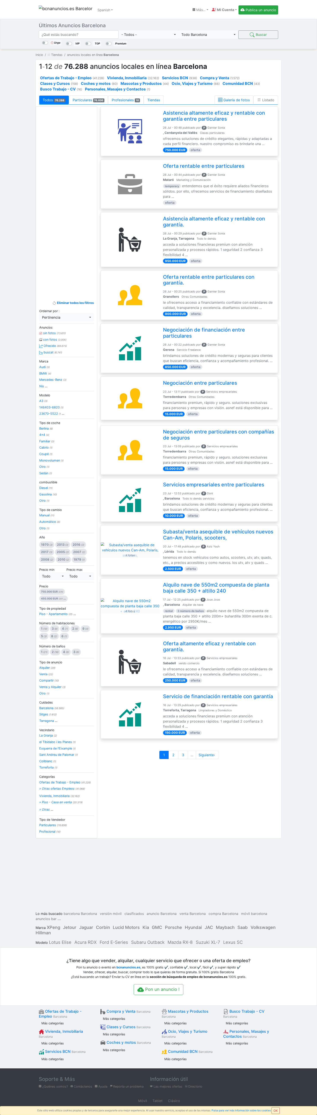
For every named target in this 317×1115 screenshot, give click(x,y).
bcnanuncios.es (128, 967)
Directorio (194, 1086)
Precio (43, 586)
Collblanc (47, 761)
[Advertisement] (66, 178)
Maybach (225, 927)
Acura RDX (85, 942)
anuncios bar (46, 919)
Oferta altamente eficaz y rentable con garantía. (209, 647)
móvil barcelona (254, 913)
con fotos (54, 339)
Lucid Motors (126, 927)
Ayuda (102, 1086)
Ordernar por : (49, 311)
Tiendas (153, 100)
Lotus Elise (60, 942)
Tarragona (48, 721)
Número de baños (52, 646)
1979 (79, 559)
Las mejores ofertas (167, 1086)
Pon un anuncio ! (162, 989)
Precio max (74, 569)
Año (42, 537)
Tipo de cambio (50, 510)
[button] (224, 9)
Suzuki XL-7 (208, 942)
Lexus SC (233, 942)
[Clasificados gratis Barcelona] (65, 10)
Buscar (261, 34)
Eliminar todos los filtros (75, 303)
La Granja (48, 735)
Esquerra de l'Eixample (57, 748)
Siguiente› (207, 755)
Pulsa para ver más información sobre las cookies (241, 1110)
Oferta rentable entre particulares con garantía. (208, 280)
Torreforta (48, 767)
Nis (43, 386)
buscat (52, 352)
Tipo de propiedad (52, 608)
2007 (79, 552)
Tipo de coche (49, 423)
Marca (43, 361)
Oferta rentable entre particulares (203, 166)
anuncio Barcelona (162, 913)
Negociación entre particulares (200, 383)
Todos (53, 100)
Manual (46, 515)
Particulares (88, 100)
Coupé (45, 454)
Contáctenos (82, 1086)
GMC (157, 927)
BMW (45, 373)
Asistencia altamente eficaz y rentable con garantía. (214, 222)
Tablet (157, 1101)
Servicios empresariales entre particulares (213, 485)
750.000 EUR (52, 591)
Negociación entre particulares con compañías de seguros (218, 435)
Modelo (44, 395)
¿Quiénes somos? (54, 1086)
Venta (46, 674)
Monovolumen (51, 460)
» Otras (46, 809)
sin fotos (54, 333)
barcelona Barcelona (80, 913)
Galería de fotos (236, 100)
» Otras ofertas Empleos (62, 788)
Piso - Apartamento (57, 614)
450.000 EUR (53, 598)
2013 (62, 544)
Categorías (47, 776)
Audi (44, 367)
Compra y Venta (128, 1011)
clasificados (134, 913)
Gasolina (48, 494)
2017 (46, 552)
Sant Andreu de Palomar (58, 754)
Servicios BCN (65, 1051)
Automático (49, 521)
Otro (44, 466)
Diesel (46, 488)
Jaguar (86, 927)
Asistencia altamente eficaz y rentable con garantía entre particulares (214, 116)
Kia (146, 927)
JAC (209, 927)
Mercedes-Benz (52, 379)
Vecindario (46, 730)
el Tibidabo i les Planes (57, 742)
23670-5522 (51, 413)
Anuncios (46, 327)
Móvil (142, 1101)
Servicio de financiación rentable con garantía (218, 696)
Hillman (43, 932)
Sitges (48, 714)
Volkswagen (263, 927)
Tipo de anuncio (50, 662)
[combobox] (149, 34)
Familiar (46, 441)
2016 (78, 544)
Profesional (50, 831)
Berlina (46, 428)
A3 (43, 401)
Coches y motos (128, 1042)
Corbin (103, 927)
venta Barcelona (192, 913)
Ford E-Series (114, 942)
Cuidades (46, 702)
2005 (63, 552)
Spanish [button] (103, 10)
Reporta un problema (128, 1086)
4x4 (44, 435)
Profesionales (125, 100)
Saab (242, 927)
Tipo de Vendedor (52, 819)
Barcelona (51, 708)
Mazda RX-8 (180, 942)
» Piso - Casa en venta (61, 802)
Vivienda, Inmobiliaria (59, 796)
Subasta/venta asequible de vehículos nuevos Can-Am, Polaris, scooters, (218, 535)
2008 (47, 559)
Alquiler (47, 667)
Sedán (45, 473)
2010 (63, 559)
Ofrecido (55, 346)
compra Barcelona (223, 913)
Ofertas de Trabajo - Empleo (65, 782)
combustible (48, 482)
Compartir (49, 680)
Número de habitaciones (57, 623)
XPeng (53, 927)
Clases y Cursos (128, 1027)
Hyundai (193, 927)
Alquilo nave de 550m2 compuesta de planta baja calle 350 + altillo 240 (216, 588)
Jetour (69, 927)
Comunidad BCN (190, 1051)
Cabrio (45, 447)
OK (275, 1110)
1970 (47, 544)
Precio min (46, 569)
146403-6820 (51, 407)
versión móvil (111, 913)
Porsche (173, 927)
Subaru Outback (148, 942)
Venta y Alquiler (52, 687)
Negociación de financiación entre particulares (204, 333)
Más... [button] (200, 10)
